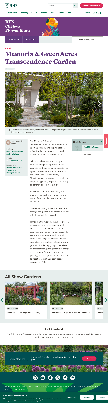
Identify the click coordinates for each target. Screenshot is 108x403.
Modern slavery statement (62, 386)
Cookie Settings (71, 397)
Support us (8, 386)
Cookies (30, 386)
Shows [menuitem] (34, 13)
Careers (73, 386)
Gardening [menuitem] (24, 13)
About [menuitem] (87, 13)
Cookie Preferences (40, 386)
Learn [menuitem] (52, 13)
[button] (106, 141)
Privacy (24, 386)
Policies (50, 386)
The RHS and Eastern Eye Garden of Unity (26, 300)
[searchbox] (60, 5)
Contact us (16, 386)
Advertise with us (92, 386)
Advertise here (87, 154)
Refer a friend (82, 386)
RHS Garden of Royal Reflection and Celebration (71, 300)
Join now (88, 359)
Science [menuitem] (61, 13)
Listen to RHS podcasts (22, 389)
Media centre (9, 389)
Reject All (87, 397)
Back (9, 48)
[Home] (11, 6)
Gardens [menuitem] (43, 13)
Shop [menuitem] (69, 13)
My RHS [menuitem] (96, 13)
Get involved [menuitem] (12, 13)
